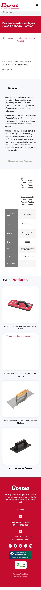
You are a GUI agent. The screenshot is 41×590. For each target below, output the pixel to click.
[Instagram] (10, 546)
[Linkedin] (30, 546)
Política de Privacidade (20, 574)
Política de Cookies (20, 577)
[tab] (20, 88)
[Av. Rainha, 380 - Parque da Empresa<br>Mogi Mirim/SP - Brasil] (20, 531)
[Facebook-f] (25, 546)
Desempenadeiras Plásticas (20, 468)
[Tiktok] (15, 546)
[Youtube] (20, 546)
